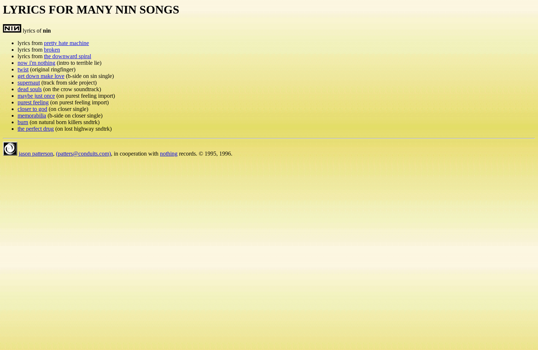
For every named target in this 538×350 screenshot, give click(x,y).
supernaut (29, 82)
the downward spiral (67, 56)
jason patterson (36, 153)
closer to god (32, 109)
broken (52, 49)
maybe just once (36, 96)
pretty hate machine (66, 43)
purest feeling (33, 102)
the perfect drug (36, 129)
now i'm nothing (36, 63)
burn (23, 122)
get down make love (41, 76)
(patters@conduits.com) (83, 153)
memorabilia (32, 115)
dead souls (30, 89)
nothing (169, 153)
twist (23, 69)
